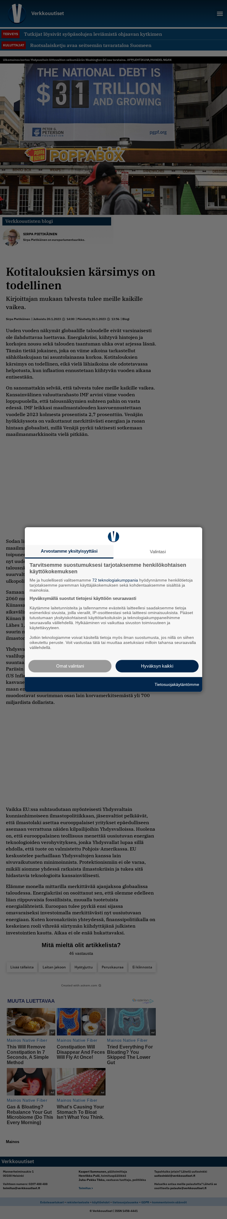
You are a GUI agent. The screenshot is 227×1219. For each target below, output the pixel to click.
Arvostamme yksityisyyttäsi (69, 550)
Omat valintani (70, 665)
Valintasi (158, 551)
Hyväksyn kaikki (157, 665)
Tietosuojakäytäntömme (177, 684)
